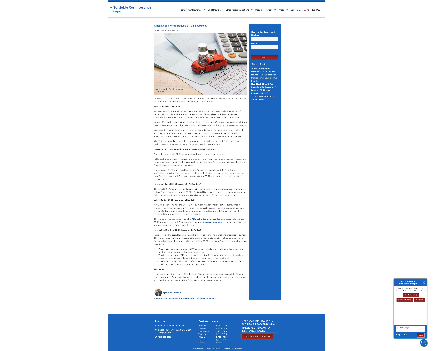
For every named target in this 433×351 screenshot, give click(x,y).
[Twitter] (0, 24)
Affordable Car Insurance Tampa (207, 219)
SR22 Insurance (215, 10)
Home (182, 10)
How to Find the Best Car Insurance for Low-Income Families (184, 298)
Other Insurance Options (237, 10)
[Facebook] (0, 23)
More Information (263, 10)
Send (421, 335)
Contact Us (296, 10)
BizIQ (398, 335)
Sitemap (238, 348)
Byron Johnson (160, 30)
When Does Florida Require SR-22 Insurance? (180, 25)
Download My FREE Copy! (256, 336)
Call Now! (419, 300)
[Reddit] (0, 25)
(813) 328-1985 (313, 10)
